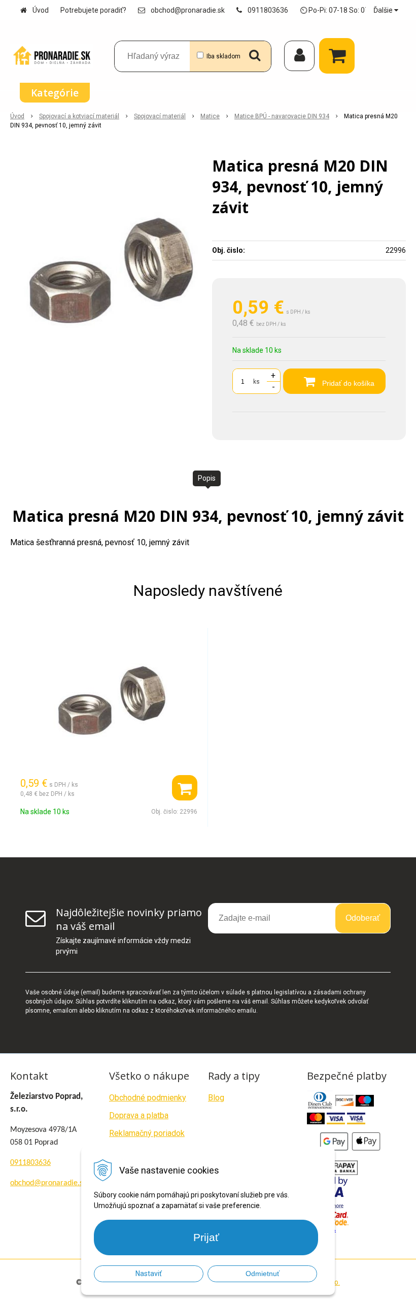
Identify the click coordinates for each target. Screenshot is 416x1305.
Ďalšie (383, 10)
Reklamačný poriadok (147, 1133)
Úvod (40, 10)
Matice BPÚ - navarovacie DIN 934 (281, 116)
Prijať (206, 1237)
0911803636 (268, 10)
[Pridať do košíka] (184, 787)
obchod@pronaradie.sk (188, 10)
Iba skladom (223, 56)
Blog (216, 1097)
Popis (207, 478)
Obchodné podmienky (147, 1097)
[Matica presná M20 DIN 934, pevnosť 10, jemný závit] (107, 272)
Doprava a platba (138, 1115)
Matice (210, 116)
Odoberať (362, 918)
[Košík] (339, 56)
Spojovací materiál (160, 116)
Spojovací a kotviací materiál (79, 116)
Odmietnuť (263, 1273)
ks (256, 381)
